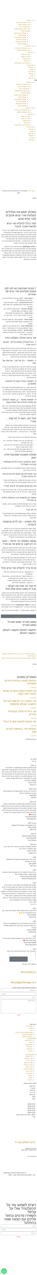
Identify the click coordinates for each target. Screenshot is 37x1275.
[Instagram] (25, 2)
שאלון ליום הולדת (21, 39)
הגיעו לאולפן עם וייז (25, 1142)
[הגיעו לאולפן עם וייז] (33, 1137)
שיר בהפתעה (29, 46)
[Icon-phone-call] (9, 1166)
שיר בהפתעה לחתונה (23, 50)
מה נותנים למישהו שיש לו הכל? (19, 721)
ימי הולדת (27, 61)
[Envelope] (14, 1166)
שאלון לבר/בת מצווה (20, 33)
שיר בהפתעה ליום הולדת (22, 48)
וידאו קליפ (30, 52)
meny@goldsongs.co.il (23, 982)
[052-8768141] (34, 967)
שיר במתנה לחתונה (24, 24)
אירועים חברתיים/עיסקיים (22, 63)
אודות (31, 76)
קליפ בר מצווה (25, 54)
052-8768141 (28, 972)
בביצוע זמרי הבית (24, 27)
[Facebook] (35, 2)
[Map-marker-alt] (5, 1166)
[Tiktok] (20, 2)
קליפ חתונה (26, 59)
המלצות (31, 74)
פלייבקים (30, 71)
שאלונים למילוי (25, 31)
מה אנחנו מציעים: (31, 1054)
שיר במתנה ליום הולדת (23, 22)
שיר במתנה (29, 20)
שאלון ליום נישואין (21, 41)
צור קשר (30, 78)
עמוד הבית (31, 191)
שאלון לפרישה (22, 44)
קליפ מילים (30, 65)
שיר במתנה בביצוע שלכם (22, 29)
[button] (18, 80)
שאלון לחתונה (22, 35)
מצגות (31, 69)
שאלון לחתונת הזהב (20, 37)
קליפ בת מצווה (25, 56)
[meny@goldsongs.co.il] (34, 977)
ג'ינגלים (31, 67)
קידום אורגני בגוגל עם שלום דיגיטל (25, 1180)
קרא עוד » (33, 687)
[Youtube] (30, 2)
